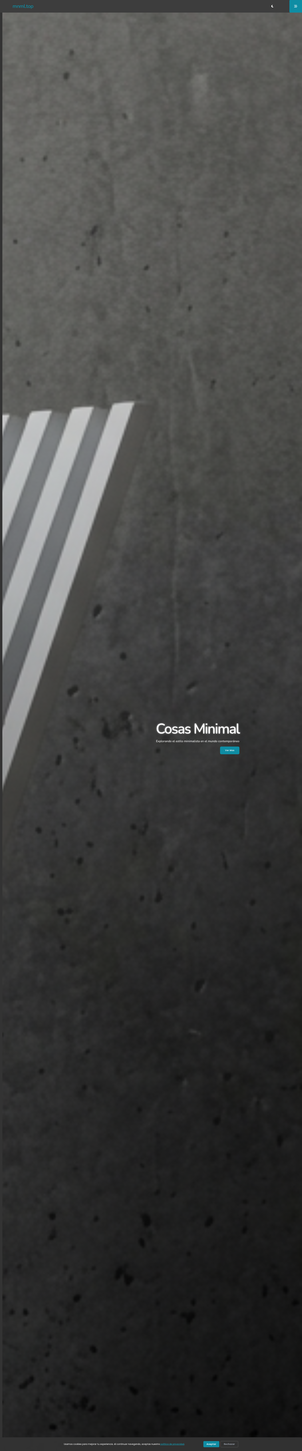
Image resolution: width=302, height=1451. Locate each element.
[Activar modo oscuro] (272, 6)
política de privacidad (172, 1444)
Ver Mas (229, 750)
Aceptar (211, 1444)
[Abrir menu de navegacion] (295, 6)
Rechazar (229, 1444)
